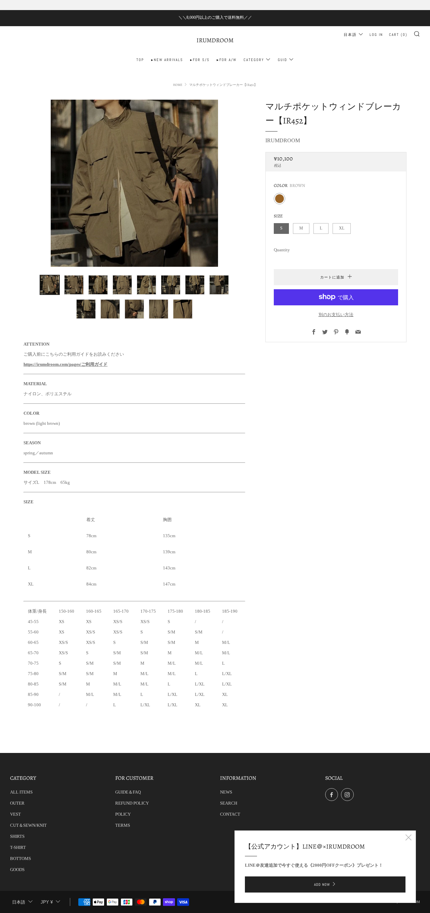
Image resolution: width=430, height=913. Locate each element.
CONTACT (230, 814)
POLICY (123, 814)
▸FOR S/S (200, 59)
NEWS (226, 792)
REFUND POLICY (132, 803)
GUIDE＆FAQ (128, 792)
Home (177, 85)
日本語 (350, 34)
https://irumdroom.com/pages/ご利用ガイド (66, 364)
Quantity (282, 249)
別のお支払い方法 (335, 314)
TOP (140, 59)
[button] (50, 285)
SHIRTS (17, 836)
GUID (282, 59)
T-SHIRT (18, 847)
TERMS (122, 825)
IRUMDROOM (215, 40)
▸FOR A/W (226, 59)
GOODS (17, 869)
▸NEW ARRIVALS (167, 59)
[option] (134, 183)
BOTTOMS (20, 858)
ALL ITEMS (21, 792)
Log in (376, 34)
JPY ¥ (47, 902)
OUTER (17, 803)
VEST (15, 814)
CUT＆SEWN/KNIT (28, 825)
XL (341, 228)
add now (322, 884)
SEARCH (228, 803)
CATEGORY (254, 59)
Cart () (398, 34)
